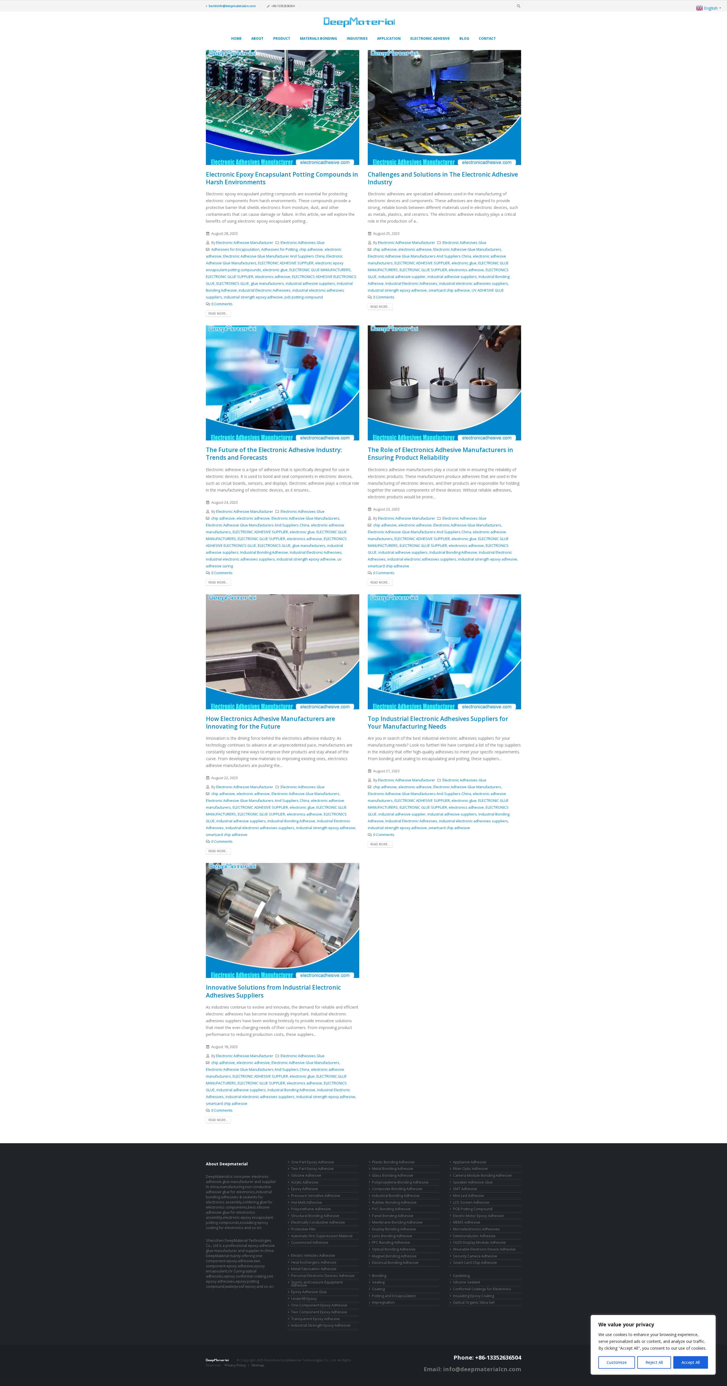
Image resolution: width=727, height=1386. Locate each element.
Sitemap (257, 1365)
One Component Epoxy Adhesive (319, 1305)
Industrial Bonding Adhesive (264, 552)
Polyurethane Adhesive (311, 1209)
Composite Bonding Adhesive (397, 1188)
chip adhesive (311, 249)
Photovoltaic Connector (247, 1370)
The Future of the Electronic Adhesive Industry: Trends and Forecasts (274, 453)
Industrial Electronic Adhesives (265, 290)
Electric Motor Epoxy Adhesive (478, 1215)
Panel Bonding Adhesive (392, 1215)
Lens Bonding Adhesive (392, 1236)
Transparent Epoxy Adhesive (315, 1318)
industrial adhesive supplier (402, 276)
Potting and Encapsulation (394, 1295)
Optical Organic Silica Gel (473, 1302)
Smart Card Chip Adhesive (475, 1262)
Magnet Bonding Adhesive (394, 1256)
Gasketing (461, 1275)
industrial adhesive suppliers (310, 283)
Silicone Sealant (466, 1282)
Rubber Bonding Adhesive (394, 1202)
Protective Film (303, 1229)
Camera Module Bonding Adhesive (482, 1175)
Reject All (654, 1362)
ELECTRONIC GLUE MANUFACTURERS (320, 269)
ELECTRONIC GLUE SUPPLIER (229, 276)
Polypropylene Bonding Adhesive (400, 1182)
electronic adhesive (415, 249)
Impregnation (383, 1302)
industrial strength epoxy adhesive (253, 297)
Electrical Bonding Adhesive (395, 1262)
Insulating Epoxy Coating (473, 1295)
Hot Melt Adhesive (306, 1202)
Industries (357, 38)
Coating (378, 1289)
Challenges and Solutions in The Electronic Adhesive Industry (443, 178)
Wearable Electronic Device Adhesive (484, 1249)
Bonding (379, 1275)
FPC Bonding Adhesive (391, 1242)
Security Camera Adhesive (475, 1256)
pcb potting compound (304, 297)
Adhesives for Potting (279, 249)
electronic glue (275, 269)
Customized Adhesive (309, 1242)
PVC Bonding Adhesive (391, 1209)
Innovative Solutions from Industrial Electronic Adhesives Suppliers (273, 991)
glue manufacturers (267, 283)
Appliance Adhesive (469, 1162)
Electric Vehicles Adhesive (313, 1255)
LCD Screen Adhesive (471, 1202)
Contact (487, 38)
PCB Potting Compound (472, 1209)
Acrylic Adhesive (304, 1182)
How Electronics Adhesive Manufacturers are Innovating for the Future (270, 722)
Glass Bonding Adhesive (392, 1175)
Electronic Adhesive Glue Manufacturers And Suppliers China (419, 256)
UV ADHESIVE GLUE (488, 290)
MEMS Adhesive (466, 1222)
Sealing (378, 1282)
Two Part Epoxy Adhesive (312, 1168)
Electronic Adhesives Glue (303, 242)
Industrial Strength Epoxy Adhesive (320, 1325)
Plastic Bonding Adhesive (393, 1162)
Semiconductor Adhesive (474, 1236)
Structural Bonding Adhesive (315, 1215)
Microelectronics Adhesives (476, 1229)
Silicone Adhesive (306, 1175)
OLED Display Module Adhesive (479, 1242)
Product (281, 38)
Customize (617, 1362)
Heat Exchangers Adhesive (314, 1262)
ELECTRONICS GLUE (232, 283)
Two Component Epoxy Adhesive (319, 1312)
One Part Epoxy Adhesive (312, 1162)
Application (389, 38)
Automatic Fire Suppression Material (321, 1236)
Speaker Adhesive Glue (473, 1182)
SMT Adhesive (465, 1188)
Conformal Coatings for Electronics (482, 1289)
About (257, 38)
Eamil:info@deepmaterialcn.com (232, 6)
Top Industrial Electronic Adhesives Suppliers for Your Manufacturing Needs (438, 722)
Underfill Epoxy (304, 1298)
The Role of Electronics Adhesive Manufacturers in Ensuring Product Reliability (440, 453)
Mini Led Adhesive (468, 1195)
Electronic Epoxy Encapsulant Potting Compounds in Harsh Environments (282, 178)
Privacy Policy (235, 1365)
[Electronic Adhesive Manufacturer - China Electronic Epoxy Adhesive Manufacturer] (359, 22)
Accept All (691, 1362)
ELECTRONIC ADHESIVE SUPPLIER (286, 263)
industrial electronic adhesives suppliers (473, 283)
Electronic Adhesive (430, 38)
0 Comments (222, 304)
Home (236, 38)
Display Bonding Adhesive (394, 1229)
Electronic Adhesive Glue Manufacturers (467, 249)
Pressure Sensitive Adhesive (315, 1195)
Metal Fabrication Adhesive (314, 1268)
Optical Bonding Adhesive (393, 1249)
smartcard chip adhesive (449, 290)
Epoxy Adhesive (304, 1188)
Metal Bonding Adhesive (392, 1168)
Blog (464, 38)
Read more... (218, 313)
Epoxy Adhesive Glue (309, 1291)
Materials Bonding (318, 38)
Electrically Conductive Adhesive (318, 1222)
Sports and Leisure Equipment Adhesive (317, 1284)
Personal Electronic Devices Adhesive (323, 1275)
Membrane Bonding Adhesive (397, 1222)
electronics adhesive (272, 276)
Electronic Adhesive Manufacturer (244, 242)
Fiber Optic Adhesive (470, 1168)
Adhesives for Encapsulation (235, 249)
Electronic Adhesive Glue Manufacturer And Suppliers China (274, 256)
